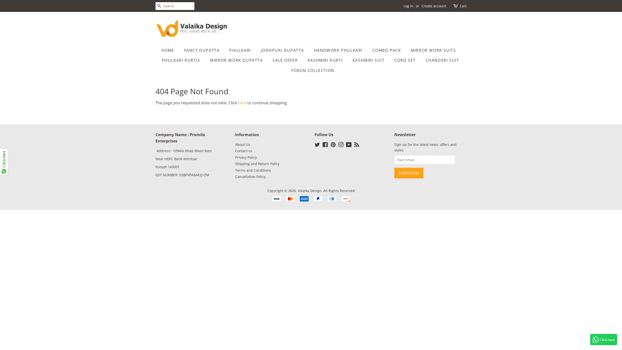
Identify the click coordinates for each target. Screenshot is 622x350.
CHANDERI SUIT (442, 60)
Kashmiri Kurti (325, 60)
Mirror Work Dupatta (236, 60)
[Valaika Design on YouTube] (349, 145)
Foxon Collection (312, 70)
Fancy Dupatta (202, 50)
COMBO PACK (386, 50)
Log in (408, 6)
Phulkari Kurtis (181, 60)
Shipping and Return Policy (257, 163)
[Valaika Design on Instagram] (341, 145)
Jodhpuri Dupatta (282, 50)
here (242, 102)
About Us (242, 144)
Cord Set (405, 60)
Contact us (243, 151)
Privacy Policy (246, 157)
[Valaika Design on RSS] (356, 145)
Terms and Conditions (253, 170)
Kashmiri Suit (369, 60)
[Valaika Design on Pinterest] (333, 145)
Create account (434, 6)
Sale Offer (285, 60)
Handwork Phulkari (338, 50)
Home (167, 50)
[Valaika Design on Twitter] (317, 145)
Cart (463, 6)
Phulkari (240, 50)
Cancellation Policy (250, 176)
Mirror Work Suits (433, 50)
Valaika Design (309, 190)
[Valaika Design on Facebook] (325, 145)
